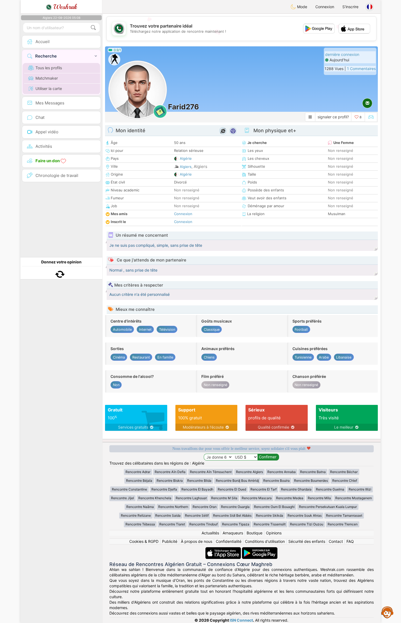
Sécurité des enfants (306, 541)
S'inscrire (350, 6)
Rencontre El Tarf (263, 489)
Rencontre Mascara (257, 498)
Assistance (387, 612)
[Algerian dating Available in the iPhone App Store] (223, 549)
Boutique (254, 533)
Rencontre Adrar (137, 472)
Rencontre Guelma (330, 489)
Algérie (186, 158)
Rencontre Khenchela (154, 498)
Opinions (274, 533)
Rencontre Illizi (360, 489)
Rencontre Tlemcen (343, 524)
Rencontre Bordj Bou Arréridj (237, 480)
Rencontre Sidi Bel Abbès (232, 515)
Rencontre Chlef (344, 480)
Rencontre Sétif (197, 515)
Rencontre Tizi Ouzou (306, 524)
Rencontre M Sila (224, 498)
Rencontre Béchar (344, 472)
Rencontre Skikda (269, 515)
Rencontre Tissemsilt (270, 524)
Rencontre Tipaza (235, 524)
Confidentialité (228, 541)
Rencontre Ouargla (235, 507)
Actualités (210, 533)
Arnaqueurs (233, 533)
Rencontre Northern (173, 507)
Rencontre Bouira (276, 480)
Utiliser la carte (48, 88)
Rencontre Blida (199, 480)
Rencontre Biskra (170, 480)
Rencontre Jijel (122, 498)
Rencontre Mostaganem (353, 498)
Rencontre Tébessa (140, 524)
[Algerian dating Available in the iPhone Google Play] (259, 549)
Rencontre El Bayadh (197, 489)
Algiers (185, 166)
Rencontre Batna (313, 472)
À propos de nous (196, 541)
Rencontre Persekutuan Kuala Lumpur (328, 507)
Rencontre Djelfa (164, 489)
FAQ (350, 541)
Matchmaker (46, 78)
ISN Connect (241, 620)
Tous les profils (48, 67)
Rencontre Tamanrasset (344, 515)
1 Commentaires (361, 68)
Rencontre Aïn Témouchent (211, 472)
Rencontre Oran (205, 507)
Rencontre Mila (319, 498)
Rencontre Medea (289, 498)
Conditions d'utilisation (265, 541)
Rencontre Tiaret (172, 524)
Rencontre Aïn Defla (170, 472)
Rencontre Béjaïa (139, 480)
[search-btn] (93, 27)
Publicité (169, 541)
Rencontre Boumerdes (311, 480)
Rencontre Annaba (281, 472)
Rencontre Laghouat (191, 498)
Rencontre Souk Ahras (305, 515)
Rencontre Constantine (129, 489)
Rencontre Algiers (249, 472)
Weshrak (64, 7)
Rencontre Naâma (140, 507)
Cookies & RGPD (143, 541)
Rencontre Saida (168, 515)
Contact (336, 541)
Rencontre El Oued (232, 489)
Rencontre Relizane (136, 515)
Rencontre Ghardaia (296, 489)
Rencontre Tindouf (203, 524)
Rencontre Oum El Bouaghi (274, 507)
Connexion (324, 6)
